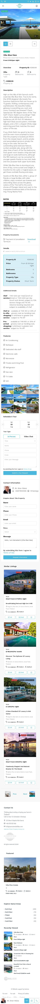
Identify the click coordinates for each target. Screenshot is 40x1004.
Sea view (9, 372)
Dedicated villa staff (13, 349)
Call (11, 617)
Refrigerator (10, 367)
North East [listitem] (8, 910)
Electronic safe (11, 354)
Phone (6, 511)
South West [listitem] (8, 922)
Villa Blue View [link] (18, 933)
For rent (5, 995)
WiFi (7, 381)
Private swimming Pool (15, 363)
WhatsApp (34, 491)
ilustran (27, 990)
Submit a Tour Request (20, 473)
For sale (12, 995)
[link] (20, 582)
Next (25, 794)
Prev (15, 794)
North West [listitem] (8, 913)
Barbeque (9, 345)
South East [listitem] (8, 919)
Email (5, 519)
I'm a (5, 528)
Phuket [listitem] (7, 916)
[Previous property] (8, 794)
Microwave (10, 358)
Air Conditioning (12, 340)
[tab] (5, 44)
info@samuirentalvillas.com (14, 826)
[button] (20, 24)
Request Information (20, 557)
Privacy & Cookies (23, 995)
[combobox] (20, 441)
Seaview (32, 572)
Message (7, 536)
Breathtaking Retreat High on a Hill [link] (19, 603)
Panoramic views (29, 680)
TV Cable (9, 377)
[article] (20, 878)
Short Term (6, 51)
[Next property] (32, 794)
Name (5, 503)
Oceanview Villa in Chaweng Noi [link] (23, 954)
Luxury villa (26, 572)
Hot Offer (18, 572)
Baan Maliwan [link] (18, 944)
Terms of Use (27, 469)
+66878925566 (20, 491)
